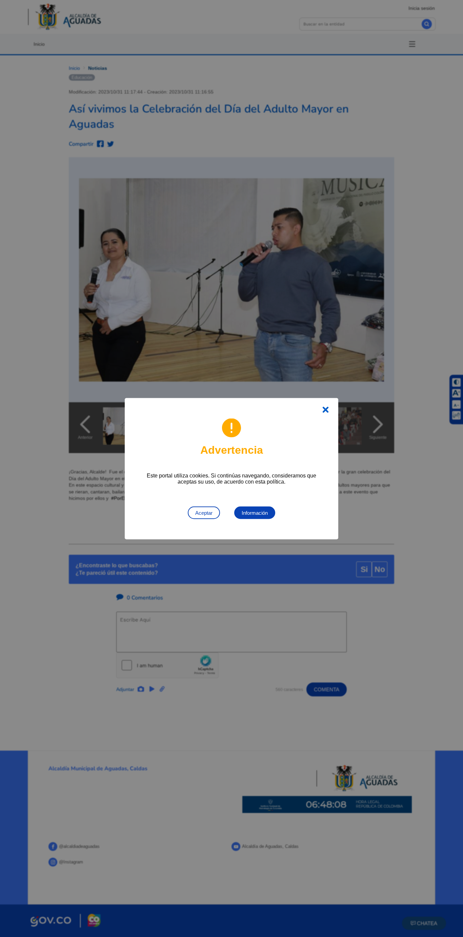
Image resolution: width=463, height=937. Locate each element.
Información (255, 512)
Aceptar (204, 512)
